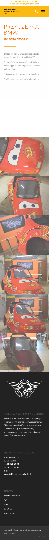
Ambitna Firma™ (9, 533)
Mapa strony (9, 513)
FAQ (5, 500)
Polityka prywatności (12, 496)
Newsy (6, 504)
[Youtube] (39, 537)
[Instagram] (43, 537)
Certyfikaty (8, 509)
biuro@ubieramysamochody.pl (17, 474)
